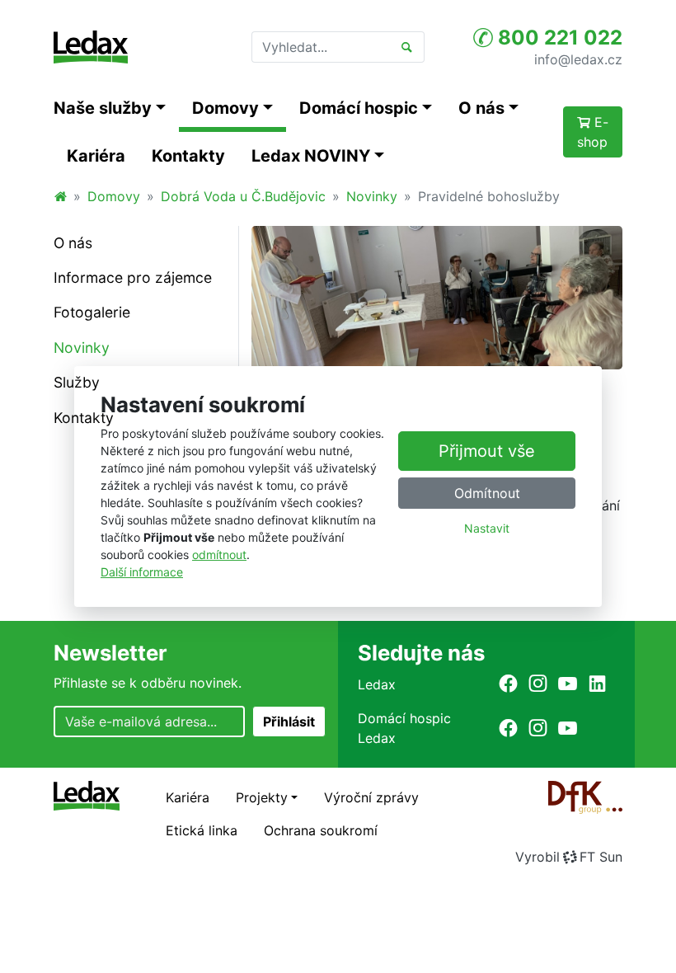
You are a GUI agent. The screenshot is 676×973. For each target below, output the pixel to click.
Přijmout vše (487, 451)
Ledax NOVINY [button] (310, 156)
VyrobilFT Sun (568, 856)
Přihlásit (289, 721)
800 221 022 (557, 37)
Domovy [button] (225, 108)
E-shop (592, 132)
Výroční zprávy (371, 797)
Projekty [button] (262, 797)
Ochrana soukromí (321, 830)
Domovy (113, 196)
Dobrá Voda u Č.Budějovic (243, 196)
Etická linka (201, 830)
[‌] (508, 683)
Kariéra (96, 156)
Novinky (371, 196)
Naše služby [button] (103, 108)
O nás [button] (481, 108)
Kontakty (188, 156)
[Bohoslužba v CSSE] (436, 296)
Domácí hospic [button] (358, 108)
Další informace (142, 572)
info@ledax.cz (578, 58)
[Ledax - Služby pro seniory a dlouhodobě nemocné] (60, 196)
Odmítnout (487, 493)
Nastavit (486, 528)
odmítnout (219, 555)
